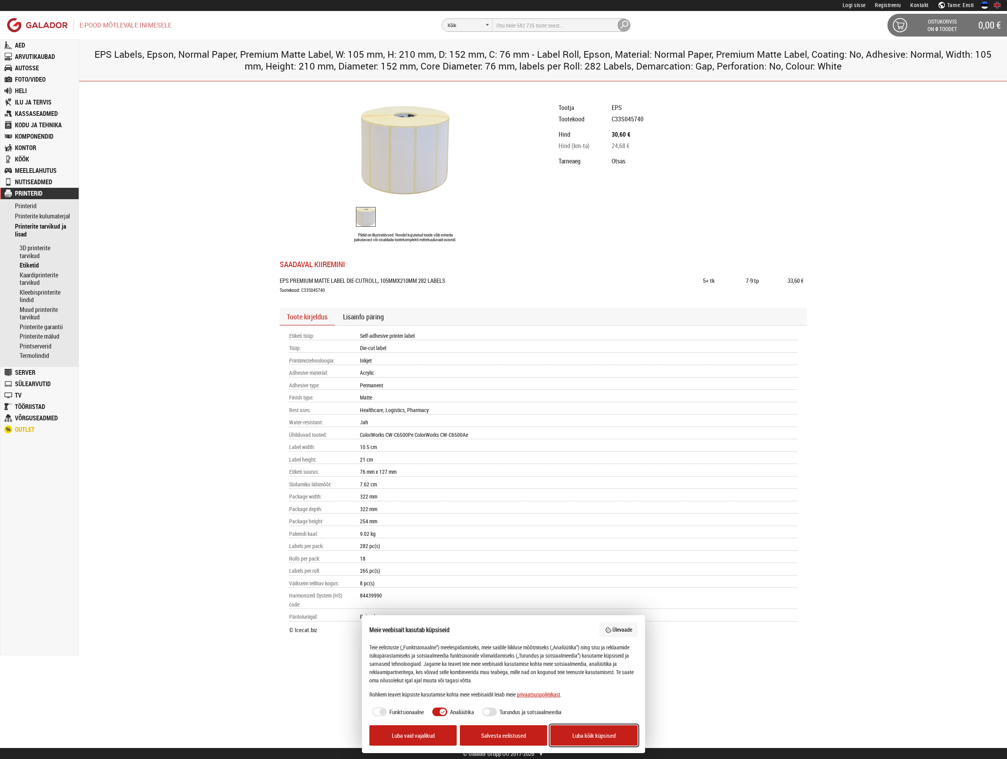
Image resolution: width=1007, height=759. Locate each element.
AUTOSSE (27, 68)
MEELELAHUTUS (36, 170)
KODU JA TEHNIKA (38, 125)
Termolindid (34, 355)
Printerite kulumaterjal (42, 216)
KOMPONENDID (34, 136)
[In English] (997, 5)
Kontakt (919, 5)
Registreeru (888, 5)
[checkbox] (396, 712)
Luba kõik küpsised (594, 735)
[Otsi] (624, 25)
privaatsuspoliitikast (538, 694)
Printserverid (36, 346)
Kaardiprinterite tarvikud (39, 279)
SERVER (25, 372)
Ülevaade (622, 629)
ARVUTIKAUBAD (35, 56)
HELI (21, 90)
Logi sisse (854, 5)
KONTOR (25, 147)
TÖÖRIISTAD (30, 406)
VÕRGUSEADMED (36, 418)
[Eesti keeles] (984, 5)
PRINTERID (28, 193)
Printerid (26, 206)
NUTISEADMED (33, 182)
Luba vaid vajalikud (413, 735)
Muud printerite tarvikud (39, 313)
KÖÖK (22, 159)
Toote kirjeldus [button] (307, 316)
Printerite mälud (39, 336)
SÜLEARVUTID (33, 384)
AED (20, 45)
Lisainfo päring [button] (363, 316)
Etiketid (29, 265)
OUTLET (25, 429)
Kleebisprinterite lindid (40, 296)
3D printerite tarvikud (35, 252)
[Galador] (37, 25)
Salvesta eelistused (503, 735)
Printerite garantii (41, 327)
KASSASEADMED (36, 113)
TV (18, 395)
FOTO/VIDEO (30, 79)
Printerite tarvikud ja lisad (40, 230)
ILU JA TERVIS (33, 102)
